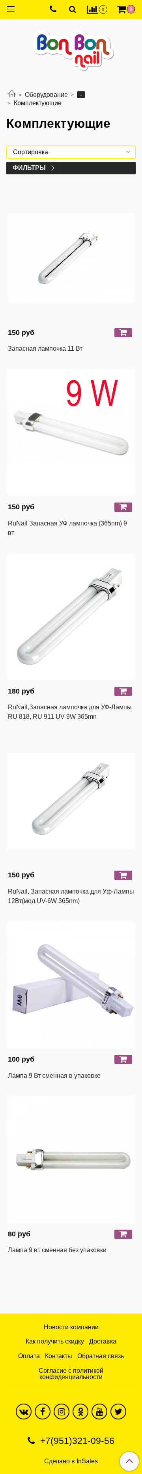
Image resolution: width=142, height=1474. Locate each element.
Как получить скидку (55, 1341)
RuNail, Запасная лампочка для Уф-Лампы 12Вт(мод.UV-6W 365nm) (71, 896)
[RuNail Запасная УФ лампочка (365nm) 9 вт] (71, 432)
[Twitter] (118, 1411)
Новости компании (71, 1327)
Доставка (102, 1341)
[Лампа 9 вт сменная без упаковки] (71, 1159)
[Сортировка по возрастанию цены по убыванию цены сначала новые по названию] (71, 152)
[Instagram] (61, 1411)
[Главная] (12, 94)
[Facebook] (42, 1411)
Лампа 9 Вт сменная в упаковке (54, 1075)
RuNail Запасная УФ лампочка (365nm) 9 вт (67, 528)
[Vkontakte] (24, 1411)
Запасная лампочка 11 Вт (45, 348)
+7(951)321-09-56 (76, 1441)
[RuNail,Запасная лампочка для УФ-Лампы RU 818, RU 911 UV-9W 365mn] (71, 617)
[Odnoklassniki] (80, 1411)
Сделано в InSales (71, 1461)
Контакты (58, 1356)
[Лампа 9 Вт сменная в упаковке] (71, 985)
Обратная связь (100, 1356)
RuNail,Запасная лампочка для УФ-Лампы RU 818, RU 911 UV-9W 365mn (70, 712)
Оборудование (46, 94)
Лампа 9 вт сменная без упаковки (57, 1250)
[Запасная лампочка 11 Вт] (71, 258)
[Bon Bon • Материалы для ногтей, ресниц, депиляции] (71, 47)
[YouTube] (99, 1411)
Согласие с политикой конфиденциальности (71, 1373)
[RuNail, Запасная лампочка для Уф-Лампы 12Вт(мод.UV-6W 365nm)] (71, 800)
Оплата (29, 1356)
